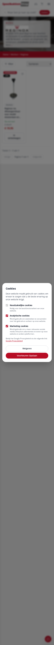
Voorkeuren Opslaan (27, 355)
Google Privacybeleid (14, 341)
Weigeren (27, 348)
